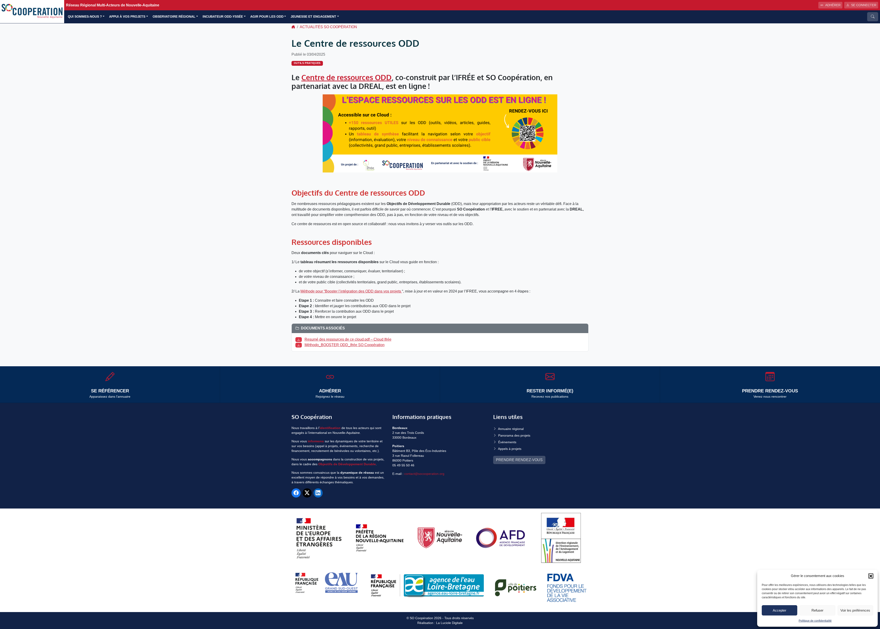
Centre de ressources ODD (346, 77)
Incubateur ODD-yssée (223, 16)
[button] (871, 576)
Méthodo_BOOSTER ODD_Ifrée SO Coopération (345, 345)
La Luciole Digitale (449, 623)
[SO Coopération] (32, 11)
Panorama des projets (514, 435)
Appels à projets (509, 449)
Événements (507, 442)
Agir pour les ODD (266, 16)
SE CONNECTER (863, 5)
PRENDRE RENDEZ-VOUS (519, 460)
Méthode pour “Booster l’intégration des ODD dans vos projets (351, 291)
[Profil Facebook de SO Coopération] (296, 493)
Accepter (779, 610)
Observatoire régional (174, 16)
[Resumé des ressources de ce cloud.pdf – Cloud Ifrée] (299, 339)
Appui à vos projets (127, 16)
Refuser (817, 610)
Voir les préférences (855, 610)
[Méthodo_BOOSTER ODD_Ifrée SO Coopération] (299, 345)
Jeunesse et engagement (313, 16)
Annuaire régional (511, 429)
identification (330, 428)
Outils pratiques (307, 63)
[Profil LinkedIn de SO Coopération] (318, 493)
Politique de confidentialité (815, 620)
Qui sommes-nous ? (85, 16)
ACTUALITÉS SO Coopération (328, 27)
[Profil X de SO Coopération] (307, 493)
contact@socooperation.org (424, 474)
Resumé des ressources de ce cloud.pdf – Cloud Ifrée (348, 339)
